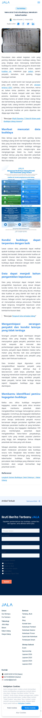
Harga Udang (6, 634)
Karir (23, 617)
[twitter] (28, 24)
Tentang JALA (27, 614)
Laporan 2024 (27, 661)
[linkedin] (33, 24)
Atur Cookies (21, 713)
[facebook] (23, 24)
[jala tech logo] (6, 2)
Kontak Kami (26, 624)
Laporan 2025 (27, 658)
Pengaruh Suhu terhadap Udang (23, 316)
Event (24, 648)
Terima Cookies (30, 708)
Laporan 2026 (27, 654)
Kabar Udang (6, 631)
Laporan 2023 (27, 664)
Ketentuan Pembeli (29, 627)
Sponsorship (26, 651)
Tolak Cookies (12, 708)
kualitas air (6, 71)
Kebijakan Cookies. (24, 703)
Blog (23, 620)
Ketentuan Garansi (28, 630)
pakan (30, 71)
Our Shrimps (6, 614)
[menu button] (38, 2)
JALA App (5, 624)
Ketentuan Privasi (28, 633)
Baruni (4, 628)
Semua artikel (32, 501)
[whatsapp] (18, 24)
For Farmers (6, 617)
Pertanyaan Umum (28, 640)
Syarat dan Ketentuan (29, 637)
